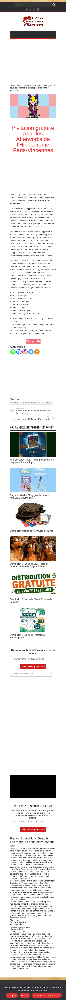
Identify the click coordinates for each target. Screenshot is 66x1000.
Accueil (16, 85)
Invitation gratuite (17, 194)
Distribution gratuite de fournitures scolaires (31, 530)
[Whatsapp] (13, 351)
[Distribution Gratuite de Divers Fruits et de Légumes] (33, 596)
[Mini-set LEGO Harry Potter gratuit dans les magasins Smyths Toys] (33, 456)
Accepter (11, 995)
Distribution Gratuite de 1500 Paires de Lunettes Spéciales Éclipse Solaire (29, 565)
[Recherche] (53, 4)
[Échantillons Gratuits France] (33, 24)
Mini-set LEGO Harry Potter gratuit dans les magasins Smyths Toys (32, 461)
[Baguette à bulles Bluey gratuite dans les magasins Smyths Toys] (33, 492)
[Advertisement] (33, 63)
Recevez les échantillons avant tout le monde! (33, 651)
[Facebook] (30, 9)
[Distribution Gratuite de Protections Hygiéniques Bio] (33, 631)
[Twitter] (34, 9)
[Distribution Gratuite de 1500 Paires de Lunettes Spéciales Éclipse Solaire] (33, 560)
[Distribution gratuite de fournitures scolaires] (33, 527)
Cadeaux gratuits (29, 85)
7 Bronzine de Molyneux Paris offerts (32, 418)
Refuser (25, 995)
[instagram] (38, 9)
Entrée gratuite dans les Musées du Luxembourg (33, 411)
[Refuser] (62, 991)
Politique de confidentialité (46, 995)
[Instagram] (25, 351)
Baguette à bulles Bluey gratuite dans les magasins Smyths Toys (30, 496)
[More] (37, 351)
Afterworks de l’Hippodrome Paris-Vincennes (31, 402)
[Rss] (27, 9)
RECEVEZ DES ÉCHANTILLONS (33, 806)
